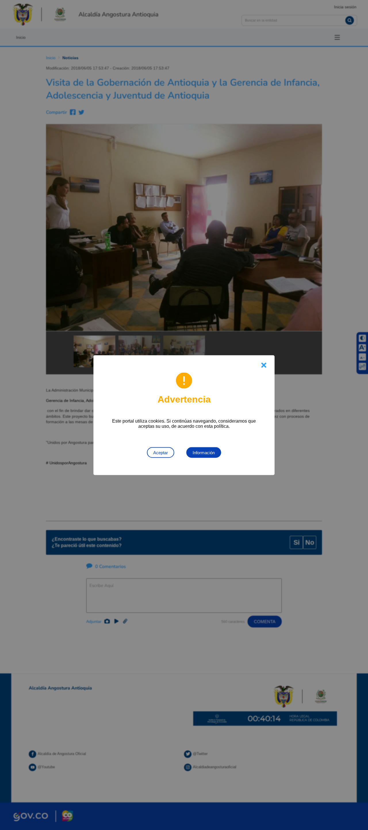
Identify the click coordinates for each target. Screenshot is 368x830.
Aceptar (160, 452)
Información (204, 452)
